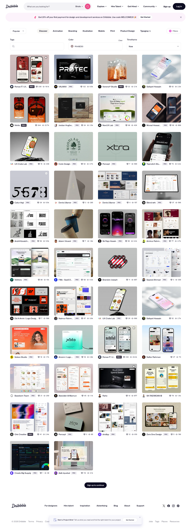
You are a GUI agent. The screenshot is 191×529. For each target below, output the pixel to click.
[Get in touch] (32, 78)
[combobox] (49, 6)
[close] (181, 17)
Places (164, 521)
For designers (51, 505)
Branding (72, 31)
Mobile (101, 31)
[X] (164, 505)
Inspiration (85, 505)
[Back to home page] (12, 6)
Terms (31, 521)
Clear (120, 40)
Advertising (102, 505)
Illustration (88, 31)
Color (71, 39)
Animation (58, 31)
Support (140, 505)
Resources (174, 521)
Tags (12, 39)
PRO (32, 87)
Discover (43, 31)
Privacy (39, 521)
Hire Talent (116, 6)
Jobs (151, 521)
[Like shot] (44, 78)
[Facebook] (168, 505)
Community (149, 6)
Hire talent (69, 505)
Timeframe (132, 39)
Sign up (167, 6)
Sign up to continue (95, 485)
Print (112, 31)
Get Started (145, 17)
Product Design (127, 31)
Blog (116, 505)
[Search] (87, 6)
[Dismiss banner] (140, 517)
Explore (100, 6)
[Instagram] (173, 505)
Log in (179, 6)
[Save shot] (38, 78)
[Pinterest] (178, 505)
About (127, 505)
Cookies (48, 521)
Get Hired (132, 6)
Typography (145, 31)
